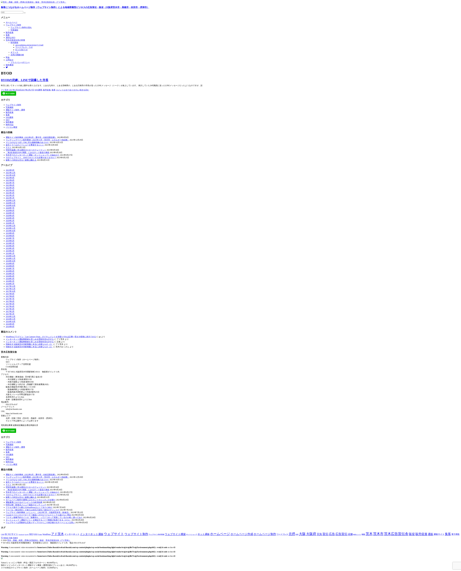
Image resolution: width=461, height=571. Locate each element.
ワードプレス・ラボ (24, 47)
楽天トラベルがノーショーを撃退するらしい (25, 145)
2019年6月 (10, 241)
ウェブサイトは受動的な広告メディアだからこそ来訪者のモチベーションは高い (40, 523)
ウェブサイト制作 (13, 25)
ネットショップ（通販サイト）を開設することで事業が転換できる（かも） (38, 520)
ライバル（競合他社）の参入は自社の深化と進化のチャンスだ (33, 510)
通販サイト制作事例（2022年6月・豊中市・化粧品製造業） (31, 137)
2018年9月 (10, 263)
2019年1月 (10, 253)
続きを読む (84, 90)
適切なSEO (10, 38)
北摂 (292, 534)
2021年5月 (10, 188)
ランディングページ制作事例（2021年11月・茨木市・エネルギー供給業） (37, 140)
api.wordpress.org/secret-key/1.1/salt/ (29, 45)
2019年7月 (10, 238)
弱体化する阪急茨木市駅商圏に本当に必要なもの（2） (29, 344)
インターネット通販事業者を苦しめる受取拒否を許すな (30, 339)
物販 (363, 534)
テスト (9, 147)
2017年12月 (10, 286)
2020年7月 (10, 208)
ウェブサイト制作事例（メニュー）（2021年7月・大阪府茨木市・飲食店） (38, 512)
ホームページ (11, 22)
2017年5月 (10, 304)
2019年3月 (10, 248)
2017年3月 (10, 309)
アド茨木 (5, 90)
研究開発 (14, 43)
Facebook (21, 534)
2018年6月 (10, 271)
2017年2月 (10, 311)
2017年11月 (10, 289)
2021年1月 (10, 198)
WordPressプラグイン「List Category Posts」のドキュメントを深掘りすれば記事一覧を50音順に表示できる (51, 337)
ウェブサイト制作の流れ (21, 27)
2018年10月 (10, 261)
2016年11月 (10, 319)
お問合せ (9, 60)
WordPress (46, 534)
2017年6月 (10, 301)
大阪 (302, 534)
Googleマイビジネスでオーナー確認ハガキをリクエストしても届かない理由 (38, 515)
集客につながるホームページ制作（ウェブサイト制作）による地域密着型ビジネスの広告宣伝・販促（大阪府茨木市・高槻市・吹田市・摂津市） (75, 7)
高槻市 (15, 538)
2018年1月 (10, 284)
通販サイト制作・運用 (15, 110)
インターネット (71, 534)
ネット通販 (204, 534)
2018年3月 (10, 279)
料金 (8, 57)
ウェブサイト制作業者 (156, 534)
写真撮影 (14, 30)
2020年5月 (10, 213)
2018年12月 (10, 256)
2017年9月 (10, 294)
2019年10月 (10, 231)
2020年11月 (10, 203)
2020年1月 (10, 223)
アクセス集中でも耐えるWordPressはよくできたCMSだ (29, 507)
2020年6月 (10, 211)
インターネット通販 (91, 534)
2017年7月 (10, 299)
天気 (319, 534)
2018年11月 (10, 258)
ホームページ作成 (241, 534)
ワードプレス (282, 534)
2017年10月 (10, 291)
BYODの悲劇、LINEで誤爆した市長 (24, 80)
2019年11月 (10, 228)
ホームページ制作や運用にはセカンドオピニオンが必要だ (31, 500)
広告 (332, 534)
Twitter (40, 534)
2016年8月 (10, 327)
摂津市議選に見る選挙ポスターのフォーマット (26, 150)
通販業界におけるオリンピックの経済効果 (24, 502)
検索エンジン (357, 534)
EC (6, 534)
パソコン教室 (11, 127)
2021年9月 (10, 178)
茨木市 (378, 534)
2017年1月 (10, 314)
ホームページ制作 (265, 534)
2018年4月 (10, 276)
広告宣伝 (341, 534)
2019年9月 (10, 233)
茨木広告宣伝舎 (396, 534)
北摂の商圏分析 (17, 55)
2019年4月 (10, 246)
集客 (8, 35)
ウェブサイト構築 (175, 534)
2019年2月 (10, 251)
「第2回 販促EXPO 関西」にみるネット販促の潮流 (27, 152)
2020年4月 (10, 216)
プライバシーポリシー (20, 62)
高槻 (10, 538)
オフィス (14, 52)
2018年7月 (10, 269)
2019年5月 (10, 243)
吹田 (297, 534)
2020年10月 (10, 205)
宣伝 (325, 534)
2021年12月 (10, 173)
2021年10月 (10, 175)
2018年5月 (10, 274)
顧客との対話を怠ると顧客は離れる (21, 160)
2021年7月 (10, 183)
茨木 (369, 534)
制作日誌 (9, 125)
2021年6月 (10, 185)
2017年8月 (10, 296)
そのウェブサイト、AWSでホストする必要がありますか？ (31, 158)
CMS (2, 534)
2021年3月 (10, 193)
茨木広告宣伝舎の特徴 (15, 40)
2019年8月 (10, 236)
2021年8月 (10, 180)
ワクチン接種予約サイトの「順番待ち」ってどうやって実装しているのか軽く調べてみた (44, 517)
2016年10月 (10, 322)
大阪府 (311, 534)
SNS (36, 534)
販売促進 (9, 32)
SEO (7, 120)
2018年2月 (10, 281)
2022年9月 (10, 170)
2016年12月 (10, 316)
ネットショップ (191, 534)
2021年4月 (10, 190)
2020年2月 (10, 221)
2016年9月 (10, 324)
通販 (430, 534)
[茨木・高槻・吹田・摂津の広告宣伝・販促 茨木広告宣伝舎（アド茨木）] (33, 2)
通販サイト (439, 534)
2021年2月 (10, 195)
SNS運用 (38, 90)
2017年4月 (10, 306)
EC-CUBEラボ (21, 50)
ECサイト (13, 534)
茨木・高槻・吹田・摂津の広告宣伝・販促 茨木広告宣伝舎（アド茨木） (39, 540)
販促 (412, 534)
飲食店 (6, 538)
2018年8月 (10, 266)
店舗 (350, 534)
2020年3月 (10, 218)
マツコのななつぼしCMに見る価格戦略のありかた (27, 142)
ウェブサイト (114, 534)
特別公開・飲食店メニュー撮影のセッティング (26, 505)
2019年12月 (10, 226)
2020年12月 (10, 200)
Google (26, 534)
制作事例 (9, 65)
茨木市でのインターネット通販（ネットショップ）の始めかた (33, 155)
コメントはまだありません (67, 90)
